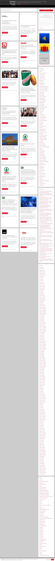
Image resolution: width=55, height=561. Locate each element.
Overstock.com (41, 515)
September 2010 (42, 437)
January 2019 (41, 295)
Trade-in (40, 179)
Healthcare (41, 115)
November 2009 (41, 451)
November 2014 (41, 363)
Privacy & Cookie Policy (24, 3)
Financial (25, 60)
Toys (40, 177)
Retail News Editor (32, 28)
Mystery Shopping (42, 136)
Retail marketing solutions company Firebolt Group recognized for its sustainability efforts (45, 226)
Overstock (41, 142)
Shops (21, 225)
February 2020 (41, 283)
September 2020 (42, 274)
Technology (41, 176)
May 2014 (40, 372)
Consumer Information (43, 87)
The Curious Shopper (42, 550)
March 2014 (41, 375)
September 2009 (42, 454)
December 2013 (41, 379)
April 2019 (40, 292)
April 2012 (40, 409)
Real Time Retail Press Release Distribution (46, 518)
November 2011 (41, 416)
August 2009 (41, 456)
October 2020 (41, 273)
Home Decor (41, 118)
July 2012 (40, 404)
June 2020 (41, 279)
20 (42, 23)
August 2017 (41, 314)
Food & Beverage (29, 60)
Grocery (40, 114)
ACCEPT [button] (52, 559)
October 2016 (41, 329)
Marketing (7, 90)
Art (39, 71)
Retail (10, 35)
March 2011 (41, 428)
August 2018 (41, 301)
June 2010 (41, 441)
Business (4, 35)
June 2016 (41, 335)
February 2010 (41, 447)
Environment (41, 101)
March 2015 (41, 357)
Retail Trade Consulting (43, 161)
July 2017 (40, 316)
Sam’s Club (41, 537)
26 (40, 25)
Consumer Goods (42, 86)
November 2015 (41, 345)
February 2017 (41, 323)
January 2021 (41, 270)
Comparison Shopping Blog (43, 481)
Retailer (13, 35)
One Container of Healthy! (43, 223)
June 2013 (40, 388)
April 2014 (40, 373)
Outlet (12, 90)
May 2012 (40, 407)
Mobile (10, 90)
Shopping (40, 167)
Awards (40, 77)
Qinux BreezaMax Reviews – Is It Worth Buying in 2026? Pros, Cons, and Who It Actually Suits (45, 198)
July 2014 (40, 369)
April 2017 (40, 320)
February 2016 (41, 341)
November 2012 (41, 398)
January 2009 (41, 466)
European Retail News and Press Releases (46, 496)
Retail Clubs (41, 154)
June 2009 (41, 459)
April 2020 (40, 280)
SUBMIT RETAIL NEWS (46, 10)
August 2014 (41, 367)
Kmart (40, 502)
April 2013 (40, 391)
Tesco (40, 549)
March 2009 (41, 463)
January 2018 (41, 307)
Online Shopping (42, 139)
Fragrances (41, 108)
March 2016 (41, 339)
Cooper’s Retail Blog (42, 484)
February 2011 (41, 429)
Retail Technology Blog (43, 525)
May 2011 (40, 425)
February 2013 (41, 394)
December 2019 (41, 286)
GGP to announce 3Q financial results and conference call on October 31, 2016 (9, 112)
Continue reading (5, 32)
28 (44, 25)
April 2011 (40, 426)
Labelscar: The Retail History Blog (44, 505)
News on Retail (41, 512)
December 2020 (41, 271)
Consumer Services (42, 89)
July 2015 (40, 351)
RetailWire (41, 534)
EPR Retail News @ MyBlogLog (44, 493)
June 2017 (40, 317)
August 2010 (41, 438)
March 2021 (41, 268)
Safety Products (41, 164)
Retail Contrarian (42, 519)
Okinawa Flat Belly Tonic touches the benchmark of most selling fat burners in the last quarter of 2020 (45, 218)
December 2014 (41, 361)
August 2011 (41, 420)
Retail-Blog (41, 528)
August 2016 (41, 332)
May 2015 (40, 354)
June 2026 (41, 267)
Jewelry (40, 121)
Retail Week (41, 527)
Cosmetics (41, 92)
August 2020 (41, 276)
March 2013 (41, 392)
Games (40, 111)
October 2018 (41, 298)
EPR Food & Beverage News (43, 490)
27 (42, 25)
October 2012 (41, 400)
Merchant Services (42, 132)
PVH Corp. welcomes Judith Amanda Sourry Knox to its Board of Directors (9, 237)
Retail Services (41, 157)
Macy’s (40, 506)
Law (40, 124)
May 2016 (40, 336)
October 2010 (41, 435)
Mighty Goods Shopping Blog (44, 509)
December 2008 (41, 468)
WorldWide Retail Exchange (43, 555)
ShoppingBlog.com (42, 540)
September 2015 (41, 348)
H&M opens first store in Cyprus (28, 117)
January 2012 (41, 413)
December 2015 (41, 344)
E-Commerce (41, 96)
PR (39, 148)
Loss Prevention (41, 126)
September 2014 (41, 366)
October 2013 (41, 382)
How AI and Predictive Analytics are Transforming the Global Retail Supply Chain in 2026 (45, 214)
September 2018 (42, 299)
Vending (40, 185)
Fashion (40, 104)
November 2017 (41, 310)
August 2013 (41, 385)
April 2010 (40, 444)
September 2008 (42, 472)
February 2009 (41, 465)
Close (45, 1)
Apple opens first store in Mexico (9, 79)
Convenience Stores (42, 90)
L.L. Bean (40, 503)
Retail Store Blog (42, 522)
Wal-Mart (40, 553)
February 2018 (41, 305)
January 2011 (41, 431)
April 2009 (41, 462)
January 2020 (41, 285)
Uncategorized (41, 183)
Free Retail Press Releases (43, 497)
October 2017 (41, 311)
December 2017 (41, 308)
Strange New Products (43, 543)
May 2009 (40, 460)
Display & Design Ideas (43, 488)
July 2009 (40, 457)
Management (8, 35)
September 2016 (42, 330)
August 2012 (41, 403)
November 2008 (41, 469)
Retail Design (41, 155)
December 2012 (41, 397)
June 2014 (40, 370)
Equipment (26, 224)
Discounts (40, 95)
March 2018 (41, 304)
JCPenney (41, 500)
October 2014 (41, 364)
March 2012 (41, 410)
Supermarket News (42, 546)
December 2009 (41, 450)
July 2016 (40, 333)
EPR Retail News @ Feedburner (44, 491)
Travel (40, 182)
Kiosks (40, 123)
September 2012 (41, 401)
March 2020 (41, 282)
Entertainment (41, 99)
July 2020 (40, 277)
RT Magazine (41, 536)
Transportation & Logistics (43, 180)
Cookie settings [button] (48, 559)
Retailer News (41, 530)
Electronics (41, 98)
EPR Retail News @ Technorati (44, 494)
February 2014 (41, 376)
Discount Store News (42, 487)
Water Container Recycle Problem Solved (46, 228)
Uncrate (40, 552)
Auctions (40, 74)
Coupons (40, 93)
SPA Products (41, 170)
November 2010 (41, 434)
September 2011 (41, 419)
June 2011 (40, 423)
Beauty (40, 80)
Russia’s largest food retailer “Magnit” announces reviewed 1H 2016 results (28, 47)
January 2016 (41, 342)
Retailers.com (41, 531)
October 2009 (41, 453)
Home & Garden (41, 117)
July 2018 (40, 302)
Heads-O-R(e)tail (42, 499)
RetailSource (41, 533)
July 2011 (40, 422)
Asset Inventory (41, 73)
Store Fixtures (41, 173)
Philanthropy (3, 66)
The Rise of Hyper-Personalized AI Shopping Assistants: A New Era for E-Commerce (45, 206)
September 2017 (41, 313)
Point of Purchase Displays (43, 146)
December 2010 (41, 432)
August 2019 (41, 289)
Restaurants (41, 151)
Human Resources (42, 120)
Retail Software (41, 158)
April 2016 (40, 338)
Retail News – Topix (42, 521)
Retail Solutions (41, 160)
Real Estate (41, 149)
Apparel (4, 249)
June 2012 (40, 406)
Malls (40, 127)
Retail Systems (41, 524)
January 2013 (41, 395)
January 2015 (41, 360)
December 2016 (41, 326)
